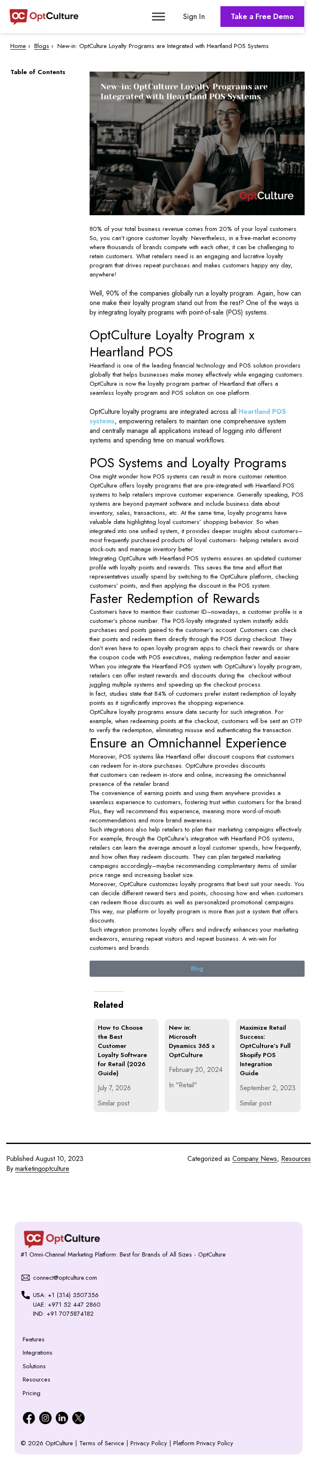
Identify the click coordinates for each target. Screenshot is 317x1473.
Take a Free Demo (262, 16)
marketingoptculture (42, 1168)
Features (34, 1339)
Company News (254, 1158)
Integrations (37, 1352)
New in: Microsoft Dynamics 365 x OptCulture (192, 1041)
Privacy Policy (149, 1443)
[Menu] (158, 16)
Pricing (31, 1393)
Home (18, 45)
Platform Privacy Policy (203, 1443)
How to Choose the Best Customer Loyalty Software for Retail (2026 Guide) (122, 1050)
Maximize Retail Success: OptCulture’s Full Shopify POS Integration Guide (265, 1050)
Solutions (34, 1366)
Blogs (41, 45)
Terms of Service (102, 1443)
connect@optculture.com (65, 1277)
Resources (296, 1158)
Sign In (194, 16)
